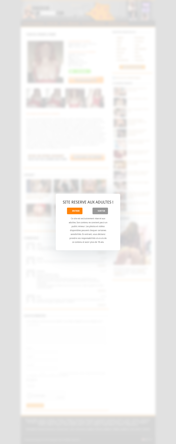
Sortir (101, 211)
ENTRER (76, 211)
